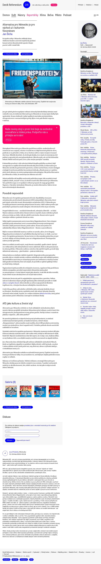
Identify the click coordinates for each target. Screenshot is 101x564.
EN (97, 15)
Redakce (18, 552)
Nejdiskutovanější (93, 275)
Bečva (50, 15)
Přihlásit (80, 5)
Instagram (24, 559)
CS (95, 15)
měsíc (92, 277)
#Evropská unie (86, 255)
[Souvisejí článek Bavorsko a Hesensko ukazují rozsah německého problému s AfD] (89, 111)
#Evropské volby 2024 (88, 267)
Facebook (6, 559)
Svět (13, 15)
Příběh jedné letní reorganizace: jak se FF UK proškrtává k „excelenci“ (89, 282)
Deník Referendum (12, 4)
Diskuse (53, 552)
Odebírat (89, 5)
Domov (6, 15)
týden (87, 277)
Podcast (67, 15)
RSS (31, 559)
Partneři (6, 554)
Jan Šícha (7, 34)
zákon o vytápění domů (11, 283)
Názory (21, 15)
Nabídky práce (62, 552)
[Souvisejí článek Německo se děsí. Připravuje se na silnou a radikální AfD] (89, 62)
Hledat (96, 5)
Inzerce (88, 552)
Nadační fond (73, 552)
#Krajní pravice (86, 263)
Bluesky (81, 552)
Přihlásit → (10, 440)
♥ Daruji (54, 5)
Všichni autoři (27, 552)
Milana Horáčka (45, 293)
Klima (43, 15)
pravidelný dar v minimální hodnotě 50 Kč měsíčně (40, 425)
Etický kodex (45, 552)
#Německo (84, 259)
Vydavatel (36, 552)
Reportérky (32, 15)
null (93, 552)
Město (58, 15)
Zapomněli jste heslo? (23, 440)
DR (27, 4)
